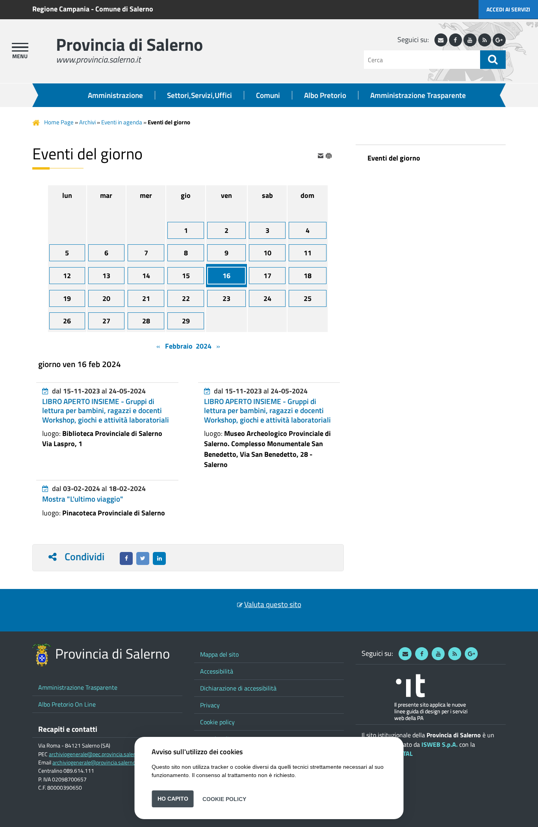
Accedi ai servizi (508, 9)
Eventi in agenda (121, 122)
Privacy (210, 705)
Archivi (87, 122)
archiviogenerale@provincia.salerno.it (96, 762)
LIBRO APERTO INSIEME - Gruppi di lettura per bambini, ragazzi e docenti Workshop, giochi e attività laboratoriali (105, 410)
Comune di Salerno (124, 9)
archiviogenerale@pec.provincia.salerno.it (97, 754)
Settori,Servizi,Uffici (199, 95)
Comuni (268, 95)
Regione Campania (60, 9)
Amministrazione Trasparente (418, 95)
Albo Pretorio (325, 95)
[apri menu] (20, 47)
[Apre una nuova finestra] (126, 558)
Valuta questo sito (272, 604)
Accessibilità (216, 671)
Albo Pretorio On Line (67, 704)
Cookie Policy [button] (224, 799)
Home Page (59, 122)
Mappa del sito (219, 654)
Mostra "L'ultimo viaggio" (82, 499)
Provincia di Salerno (129, 44)
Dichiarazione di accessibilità (238, 688)
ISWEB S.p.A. (439, 744)
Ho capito (173, 799)
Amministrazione (115, 95)
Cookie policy (217, 722)
